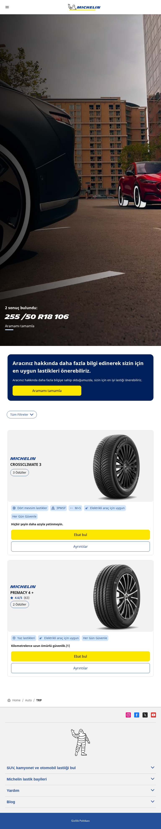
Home (16, 700)
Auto (28, 700)
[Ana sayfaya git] (84, 7)
